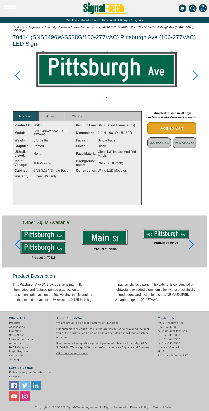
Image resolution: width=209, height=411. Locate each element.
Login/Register (18, 351)
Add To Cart (171, 128)
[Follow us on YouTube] (14, 396)
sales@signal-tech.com (173, 331)
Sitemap (14, 359)
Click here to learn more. (72, 353)
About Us (15, 343)
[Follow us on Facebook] (14, 385)
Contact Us (16, 355)
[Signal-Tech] (105, 8)
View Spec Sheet (159, 142)
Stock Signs (16, 335)
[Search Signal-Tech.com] (193, 8)
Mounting (15, 331)
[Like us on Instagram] (25, 396)
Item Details (25, 116)
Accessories (17, 327)
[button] (17, 75)
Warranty (77, 116)
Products (15, 323)
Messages (51, 116)
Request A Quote (184, 142)
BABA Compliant (19, 347)
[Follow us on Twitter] (25, 385)
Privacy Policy (139, 407)
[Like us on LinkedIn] (36, 385)
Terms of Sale (162, 407)
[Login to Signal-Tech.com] (182, 8)
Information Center (21, 339)
